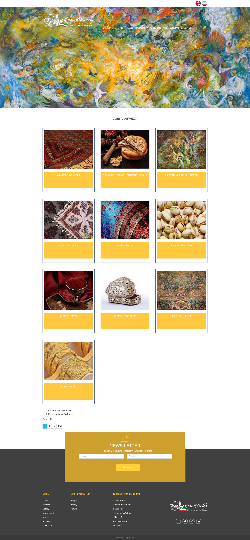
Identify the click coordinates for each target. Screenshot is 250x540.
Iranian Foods (119, 509)
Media (120, 28)
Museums (117, 526)
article (45, 517)
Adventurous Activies (122, 513)
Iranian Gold (68, 386)
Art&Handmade (120, 521)
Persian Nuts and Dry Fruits (60, 414)
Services (111, 28)
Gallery (46, 509)
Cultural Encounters (122, 505)
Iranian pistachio (181, 245)
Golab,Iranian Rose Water (59, 411)
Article (166, 28)
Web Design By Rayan (125, 537)
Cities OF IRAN (119, 500)
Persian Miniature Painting (181, 174)
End (60, 426)
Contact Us (186, 28)
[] (204, 27)
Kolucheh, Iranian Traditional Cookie (125, 174)
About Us (174, 28)
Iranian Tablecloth (69, 245)
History (74, 505)
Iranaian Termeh (125, 245)
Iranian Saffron (68, 315)
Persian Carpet (181, 315)
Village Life (118, 517)
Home (103, 28)
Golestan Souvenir (68, 174)
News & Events (154, 28)
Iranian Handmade (125, 315)
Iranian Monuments (136, 28)
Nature (74, 509)
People (74, 500)
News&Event (48, 513)
